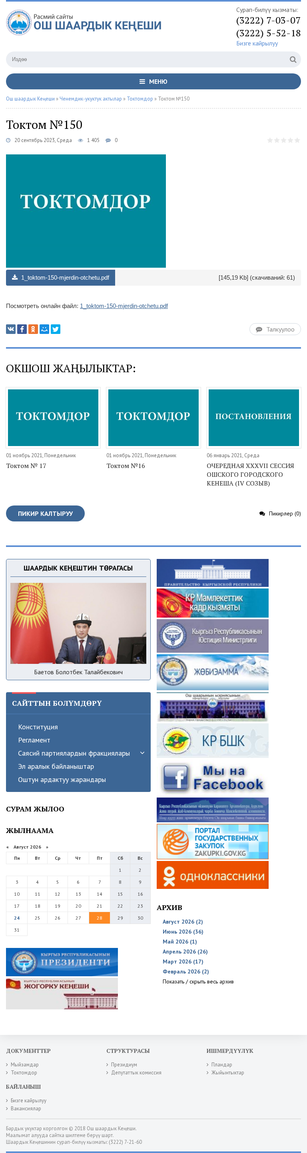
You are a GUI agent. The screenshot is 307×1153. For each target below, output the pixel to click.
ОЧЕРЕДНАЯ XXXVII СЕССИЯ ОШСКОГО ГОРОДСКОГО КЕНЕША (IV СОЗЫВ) (250, 474)
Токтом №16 (125, 465)
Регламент (34, 739)
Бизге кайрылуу (257, 43)
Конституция (38, 726)
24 (17, 918)
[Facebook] (22, 329)
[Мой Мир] (44, 329)
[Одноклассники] (33, 329)
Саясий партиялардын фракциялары (74, 753)
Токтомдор (24, 1072)
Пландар (221, 1064)
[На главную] (86, 27)
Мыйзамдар (25, 1064)
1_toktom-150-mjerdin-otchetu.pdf (64, 277)
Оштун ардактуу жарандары (62, 779)
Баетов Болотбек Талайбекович (78, 672)
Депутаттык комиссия (136, 1072)
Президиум (124, 1064)
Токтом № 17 (26, 465)
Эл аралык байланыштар (56, 766)
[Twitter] (55, 329)
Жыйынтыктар (227, 1072)
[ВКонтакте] (11, 329)
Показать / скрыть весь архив (198, 981)
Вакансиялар (26, 1108)
